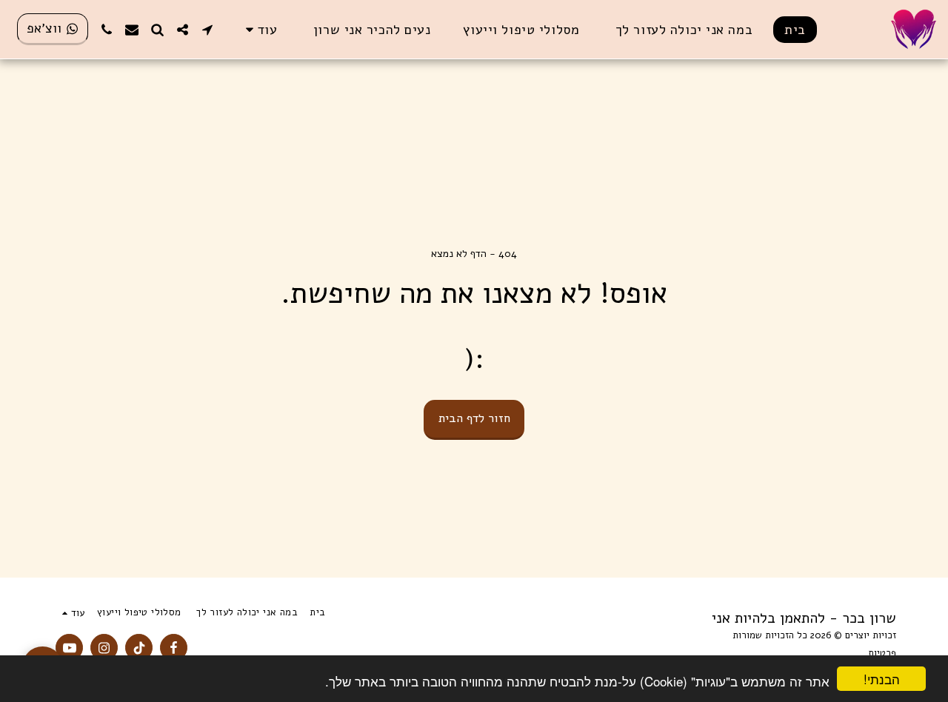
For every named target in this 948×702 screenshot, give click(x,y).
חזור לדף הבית (474, 418)
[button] (207, 29)
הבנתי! (882, 678)
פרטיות (882, 653)
